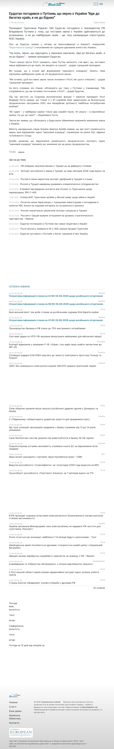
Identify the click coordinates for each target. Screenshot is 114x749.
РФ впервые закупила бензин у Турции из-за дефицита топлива (56, 166)
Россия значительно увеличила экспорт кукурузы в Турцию (54, 210)
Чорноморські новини (51, 702)
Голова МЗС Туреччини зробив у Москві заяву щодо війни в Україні (57, 197)
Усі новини (99, 587)
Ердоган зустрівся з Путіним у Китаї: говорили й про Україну (54, 233)
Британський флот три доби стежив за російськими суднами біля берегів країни (54, 312)
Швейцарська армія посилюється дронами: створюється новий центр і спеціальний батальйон (55, 546)
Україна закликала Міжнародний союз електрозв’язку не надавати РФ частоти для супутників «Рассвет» (55, 527)
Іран (103, 454)
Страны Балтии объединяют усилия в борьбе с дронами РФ (42, 582)
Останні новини (19, 286)
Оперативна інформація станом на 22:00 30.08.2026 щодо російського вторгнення (56, 296)
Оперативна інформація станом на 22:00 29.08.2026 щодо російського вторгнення (56, 320)
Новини (13, 702)
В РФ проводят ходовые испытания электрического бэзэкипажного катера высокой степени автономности (56, 517)
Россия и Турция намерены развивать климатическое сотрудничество (59, 184)
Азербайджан (99, 561)
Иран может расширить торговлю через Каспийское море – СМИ (45, 456)
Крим (102, 406)
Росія (102, 309)
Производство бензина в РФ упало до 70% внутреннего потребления (47, 328)
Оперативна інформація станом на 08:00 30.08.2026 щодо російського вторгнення (56, 304)
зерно (21, 152)
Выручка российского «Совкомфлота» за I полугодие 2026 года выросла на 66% (54, 465)
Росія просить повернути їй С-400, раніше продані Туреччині (54, 228)
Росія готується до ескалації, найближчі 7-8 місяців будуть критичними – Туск (52, 537)
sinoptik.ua (38, 645)
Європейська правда (21, 47)
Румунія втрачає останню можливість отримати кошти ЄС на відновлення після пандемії (53, 447)
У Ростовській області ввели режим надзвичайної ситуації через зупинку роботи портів (54, 573)
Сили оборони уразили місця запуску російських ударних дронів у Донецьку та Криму (53, 409)
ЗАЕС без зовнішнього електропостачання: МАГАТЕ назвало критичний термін (52, 366)
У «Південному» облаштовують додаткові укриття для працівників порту (49, 419)
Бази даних (15, 711)
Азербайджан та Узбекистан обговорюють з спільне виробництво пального (51, 564)
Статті (12, 706)
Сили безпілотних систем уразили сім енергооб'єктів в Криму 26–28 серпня (51, 438)
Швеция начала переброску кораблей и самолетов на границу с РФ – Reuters (52, 556)
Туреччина (99, 22)
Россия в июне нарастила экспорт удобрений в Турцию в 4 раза (56, 179)
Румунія (101, 352)
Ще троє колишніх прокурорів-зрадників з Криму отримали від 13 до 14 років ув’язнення (52, 428)
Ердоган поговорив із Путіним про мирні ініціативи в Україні (53, 223)
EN (101, 4)
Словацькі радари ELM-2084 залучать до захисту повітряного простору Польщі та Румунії (55, 356)
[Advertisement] (57, 259)
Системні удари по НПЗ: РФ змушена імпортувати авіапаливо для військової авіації (55, 336)
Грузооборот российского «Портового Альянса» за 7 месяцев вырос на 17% (51, 473)
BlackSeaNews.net (90, 707)
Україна (101, 293)
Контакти (14, 722)
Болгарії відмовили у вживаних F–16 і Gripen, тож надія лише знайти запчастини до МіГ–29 (55, 345)
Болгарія (101, 342)
